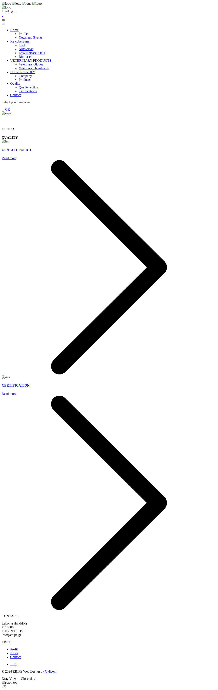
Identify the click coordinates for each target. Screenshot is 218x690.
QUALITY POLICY (17, 150)
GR (7, 109)
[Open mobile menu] (3, 20)
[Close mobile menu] (3, 23)
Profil (14, 649)
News (14, 653)
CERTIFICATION (16, 385)
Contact (15, 657)
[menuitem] (14, 30)
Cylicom (50, 671)
